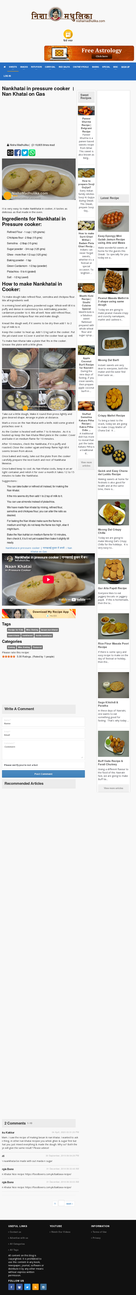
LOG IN (7, 75)
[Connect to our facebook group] (19, 1287)
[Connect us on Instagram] (43, 1287)
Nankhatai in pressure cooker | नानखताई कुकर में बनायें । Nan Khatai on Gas (39, 549)
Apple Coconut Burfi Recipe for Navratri (86, 363)
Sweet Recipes (85, 96)
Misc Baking (32, 629)
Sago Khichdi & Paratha (108, 703)
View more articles (86, 464)
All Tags (14, 1249)
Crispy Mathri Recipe (111, 415)
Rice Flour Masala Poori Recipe (113, 645)
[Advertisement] (39, 120)
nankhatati (27, 635)
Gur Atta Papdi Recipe (112, 588)
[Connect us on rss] (35, 1287)
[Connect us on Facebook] (11, 1287)
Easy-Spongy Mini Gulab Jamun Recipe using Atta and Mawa (111, 239)
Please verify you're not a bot (21, 764)
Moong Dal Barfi (108, 360)
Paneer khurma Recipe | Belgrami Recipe (86, 125)
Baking (11, 647)
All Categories (17, 1243)
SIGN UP (125, 66)
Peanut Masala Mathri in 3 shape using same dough (113, 301)
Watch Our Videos (60, 1231)
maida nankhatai (44, 635)
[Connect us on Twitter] (27, 1287)
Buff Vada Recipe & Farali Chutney (110, 762)
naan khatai (13, 635)
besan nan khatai (49, 629)
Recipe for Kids (15, 629)
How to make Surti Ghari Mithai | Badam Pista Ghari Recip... (86, 239)
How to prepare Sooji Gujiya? (86, 184)
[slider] (8, 656)
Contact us (15, 1231)
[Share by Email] (10, 152)
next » (69, 1203)
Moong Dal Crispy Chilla (109, 531)
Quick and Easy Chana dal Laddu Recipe (113, 472)
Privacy (97, 1237)
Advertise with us (19, 1237)
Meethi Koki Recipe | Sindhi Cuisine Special (86, 302)
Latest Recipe (110, 198)
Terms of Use (99, 1231)
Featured (37, 647)
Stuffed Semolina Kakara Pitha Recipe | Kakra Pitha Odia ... (86, 422)
